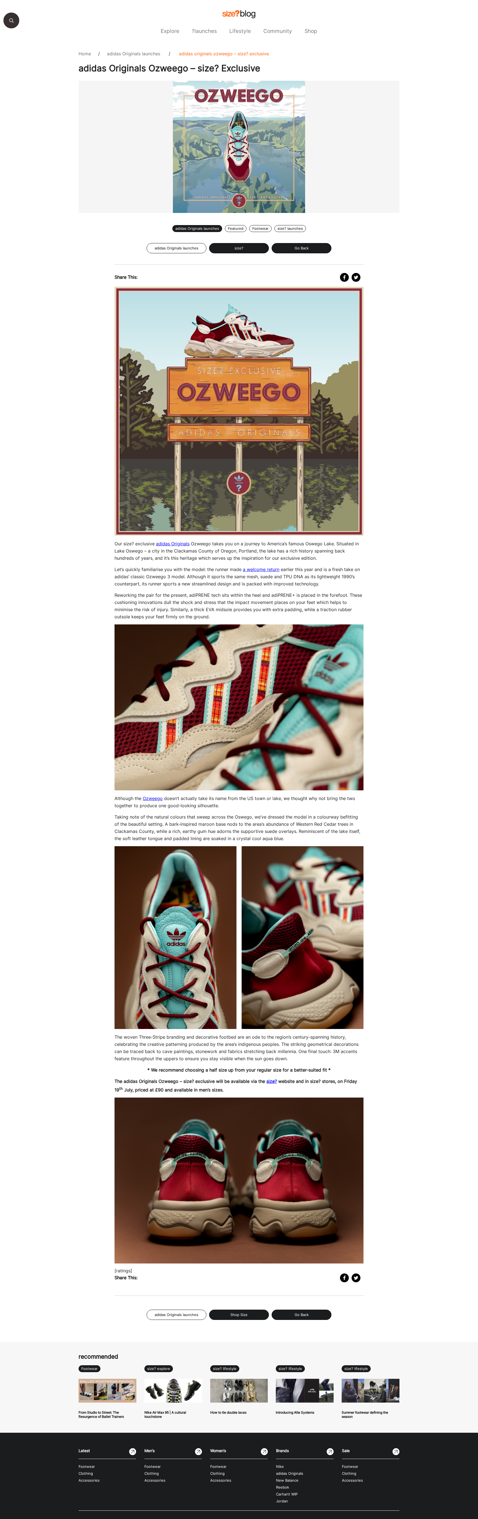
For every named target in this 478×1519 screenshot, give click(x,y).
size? (239, 248)
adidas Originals (172, 543)
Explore (170, 31)
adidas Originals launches (133, 53)
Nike (280, 1467)
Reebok (282, 1487)
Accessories (89, 1480)
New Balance (287, 1480)
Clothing (86, 1473)
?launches (204, 31)
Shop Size (239, 1315)
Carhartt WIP (287, 1494)
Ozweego (153, 798)
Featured (235, 228)
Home (85, 53)
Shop (311, 31)
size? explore (158, 1369)
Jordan (282, 1501)
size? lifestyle (225, 1369)
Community (277, 31)
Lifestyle (240, 31)
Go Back (302, 248)
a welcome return (261, 569)
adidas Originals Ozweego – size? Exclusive (224, 53)
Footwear (260, 228)
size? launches (290, 228)
